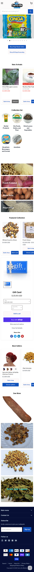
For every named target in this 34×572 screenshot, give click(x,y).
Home (10, 558)
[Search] (30, 11)
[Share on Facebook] (11, 330)
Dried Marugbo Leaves (10, 81)
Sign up (27, 524)
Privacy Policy (26, 558)
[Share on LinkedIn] (18, 330)
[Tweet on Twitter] (15, 330)
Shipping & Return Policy (17, 560)
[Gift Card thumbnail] (7, 279)
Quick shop (6, 96)
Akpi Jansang (27, 363)
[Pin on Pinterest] (22, 330)
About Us (17, 558)
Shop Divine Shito (17, 47)
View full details (17, 322)
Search (4, 558)
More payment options (17, 318)
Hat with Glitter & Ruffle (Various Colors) (10, 368)
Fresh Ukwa (26, 234)
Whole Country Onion (9, 234)
